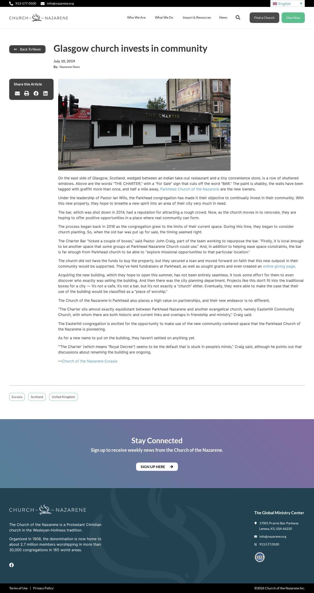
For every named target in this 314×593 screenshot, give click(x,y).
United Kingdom (63, 397)
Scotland (37, 397)
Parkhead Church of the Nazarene (189, 189)
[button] (17, 93)
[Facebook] (11, 565)
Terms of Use (18, 588)
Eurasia (110, 361)
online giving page (279, 266)
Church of (71, 361)
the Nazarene (91, 361)
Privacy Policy (43, 588)
